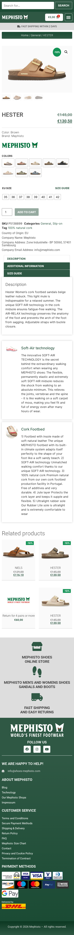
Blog (4, 787)
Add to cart (26, 212)
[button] (68, 17)
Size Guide (62, 188)
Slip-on (57, 223)
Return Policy (10, 833)
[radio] (6, 197)
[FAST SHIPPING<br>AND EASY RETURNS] (37, 697)
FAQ (4, 838)
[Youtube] (46, 749)
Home (25, 35)
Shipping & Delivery (13, 828)
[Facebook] (27, 749)
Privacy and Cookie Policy (17, 853)
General (36, 35)
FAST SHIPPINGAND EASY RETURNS (37, 710)
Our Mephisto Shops (14, 797)
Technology (9, 792)
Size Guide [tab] (14, 273)
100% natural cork (20, 228)
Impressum (8, 802)
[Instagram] (37, 749)
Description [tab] (16, 258)
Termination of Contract (16, 858)
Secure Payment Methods (17, 823)
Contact (6, 848)
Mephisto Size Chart (14, 843)
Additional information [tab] (25, 266)
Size (9, 188)
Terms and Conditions (15, 818)
